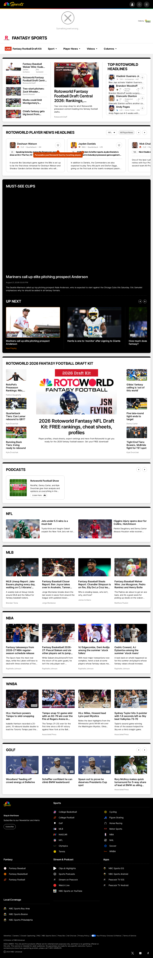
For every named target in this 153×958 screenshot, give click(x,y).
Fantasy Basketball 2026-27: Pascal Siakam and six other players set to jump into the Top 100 (57, 650)
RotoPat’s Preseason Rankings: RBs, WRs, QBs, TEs (14, 387)
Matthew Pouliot (121, 603)
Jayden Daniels (87, 143)
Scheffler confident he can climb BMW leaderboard (57, 781)
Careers (16, 936)
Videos (91, 48)
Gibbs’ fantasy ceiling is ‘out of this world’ (136, 387)
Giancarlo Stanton (126, 96)
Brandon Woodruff (126, 85)
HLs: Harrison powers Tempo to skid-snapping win (20, 716)
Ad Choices (71, 936)
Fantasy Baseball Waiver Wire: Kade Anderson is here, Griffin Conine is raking (33, 65)
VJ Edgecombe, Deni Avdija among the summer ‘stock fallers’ (94, 650)
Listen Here (37, 495)
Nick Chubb (146, 143)
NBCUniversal (19, 940)
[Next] (144, 132)
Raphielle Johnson (13, 668)
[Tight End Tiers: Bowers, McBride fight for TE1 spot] (137, 432)
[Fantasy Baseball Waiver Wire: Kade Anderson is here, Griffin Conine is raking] (13, 66)
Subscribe (10, 826)
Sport (51, 48)
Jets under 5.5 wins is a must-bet (54, 522)
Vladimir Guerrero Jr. (128, 76)
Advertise (7, 936)
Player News (70, 48)
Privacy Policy (83, 936)
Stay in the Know (11, 815)
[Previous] (138, 132)
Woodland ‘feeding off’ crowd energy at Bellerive (20, 781)
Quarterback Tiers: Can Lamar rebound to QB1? (15, 416)
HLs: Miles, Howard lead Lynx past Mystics (92, 714)
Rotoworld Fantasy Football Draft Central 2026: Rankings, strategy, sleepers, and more (74, 96)
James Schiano (26, 70)
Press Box (62, 936)
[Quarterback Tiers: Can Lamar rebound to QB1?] (16, 403)
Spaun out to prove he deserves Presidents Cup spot (92, 782)
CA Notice (117, 936)
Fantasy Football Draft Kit (23, 48)
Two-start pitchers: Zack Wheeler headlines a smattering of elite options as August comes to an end (33, 90)
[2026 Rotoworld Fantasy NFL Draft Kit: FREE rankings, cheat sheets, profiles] (76, 391)
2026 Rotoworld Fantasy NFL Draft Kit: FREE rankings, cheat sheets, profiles (76, 426)
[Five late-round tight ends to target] (137, 403)
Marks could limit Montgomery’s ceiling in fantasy (32, 101)
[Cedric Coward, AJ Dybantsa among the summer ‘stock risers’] (130, 633)
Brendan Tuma (12, 603)
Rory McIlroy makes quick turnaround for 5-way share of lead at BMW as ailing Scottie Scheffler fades (130, 782)
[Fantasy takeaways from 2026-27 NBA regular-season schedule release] (22, 633)
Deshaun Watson (27, 143)
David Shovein (29, 94)
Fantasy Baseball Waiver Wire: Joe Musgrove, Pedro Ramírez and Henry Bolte (130, 584)
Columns (109, 48)
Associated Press (49, 734)
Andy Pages (123, 106)
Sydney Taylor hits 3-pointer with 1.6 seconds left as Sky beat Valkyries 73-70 (130, 716)
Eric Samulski (40, 70)
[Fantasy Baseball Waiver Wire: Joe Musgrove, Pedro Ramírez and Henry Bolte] (130, 567)
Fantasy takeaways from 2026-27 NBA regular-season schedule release (20, 650)
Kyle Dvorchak (12, 423)
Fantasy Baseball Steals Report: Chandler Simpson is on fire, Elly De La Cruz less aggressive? (94, 584)
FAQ (38, 936)
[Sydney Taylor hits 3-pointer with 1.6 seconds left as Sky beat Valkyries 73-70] (130, 699)
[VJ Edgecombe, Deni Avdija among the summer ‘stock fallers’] (94, 633)
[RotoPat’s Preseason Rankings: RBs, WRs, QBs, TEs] (16, 375)
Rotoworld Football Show (44, 480)
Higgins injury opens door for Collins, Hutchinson (130, 522)
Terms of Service (129, 936)
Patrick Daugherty (13, 395)
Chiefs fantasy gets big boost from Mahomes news (34, 113)
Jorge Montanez (49, 603)
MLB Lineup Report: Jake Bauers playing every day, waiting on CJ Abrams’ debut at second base (20, 584)
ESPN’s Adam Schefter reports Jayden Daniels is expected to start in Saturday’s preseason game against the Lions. (96, 155)
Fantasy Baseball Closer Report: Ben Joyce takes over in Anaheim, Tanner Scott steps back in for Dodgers (56, 584)
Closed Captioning (28, 936)
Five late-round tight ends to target (135, 416)
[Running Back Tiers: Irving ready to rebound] (16, 432)
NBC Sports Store (49, 936)
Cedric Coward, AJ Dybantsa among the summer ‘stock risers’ (126, 650)
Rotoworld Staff (60, 117)
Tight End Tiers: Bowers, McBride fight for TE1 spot (137, 445)
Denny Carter (132, 423)
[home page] (14, 4)
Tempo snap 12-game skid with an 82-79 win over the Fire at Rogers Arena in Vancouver (57, 716)
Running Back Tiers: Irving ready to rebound (16, 445)
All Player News (126, 132)
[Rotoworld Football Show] (18, 487)
